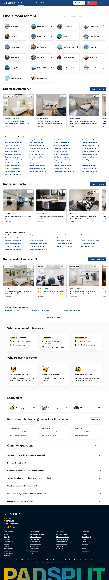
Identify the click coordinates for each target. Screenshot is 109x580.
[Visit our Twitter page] (8, 527)
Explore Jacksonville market (18, 435)
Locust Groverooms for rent (63, 165)
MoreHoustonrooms (98, 184)
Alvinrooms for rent (87, 235)
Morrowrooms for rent (89, 168)
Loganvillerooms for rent (37, 165)
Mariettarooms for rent (12, 168)
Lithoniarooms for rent (61, 142)
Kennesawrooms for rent (13, 154)
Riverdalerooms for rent (62, 140)
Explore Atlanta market (81, 435)
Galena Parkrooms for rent (13, 238)
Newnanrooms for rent (89, 154)
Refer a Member (40, 3)
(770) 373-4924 (10, 520)
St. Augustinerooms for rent (71, 310)
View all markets (95, 419)
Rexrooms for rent (34, 151)
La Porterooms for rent (88, 243)
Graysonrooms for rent (61, 145)
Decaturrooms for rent (61, 168)
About (29, 3)
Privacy (24, 559)
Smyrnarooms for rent (12, 157)
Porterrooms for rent (87, 246)
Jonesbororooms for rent (37, 160)
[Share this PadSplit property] (28, 96)
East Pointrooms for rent (62, 157)
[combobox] (85, 16)
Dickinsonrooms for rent (64, 243)
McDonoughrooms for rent (90, 151)
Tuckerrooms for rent (89, 148)
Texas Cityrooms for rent (13, 243)
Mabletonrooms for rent (36, 145)
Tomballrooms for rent (37, 246)
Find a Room (21, 3)
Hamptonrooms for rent (12, 148)
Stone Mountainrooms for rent (64, 171)
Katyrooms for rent (36, 241)
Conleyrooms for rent (89, 157)
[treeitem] (54, 455)
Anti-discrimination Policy (85, 559)
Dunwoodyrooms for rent (37, 157)
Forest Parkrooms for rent (37, 168)
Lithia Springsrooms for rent (38, 163)
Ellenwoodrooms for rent (13, 174)
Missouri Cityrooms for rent (90, 241)
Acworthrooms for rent (36, 154)
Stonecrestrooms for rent (62, 148)
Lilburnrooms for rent (61, 154)
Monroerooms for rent (12, 165)
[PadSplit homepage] (9, 3)
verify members (17, 378)
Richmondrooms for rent (64, 238)
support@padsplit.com (12, 523)
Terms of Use (73, 559)
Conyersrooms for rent (89, 142)
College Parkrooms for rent (37, 140)
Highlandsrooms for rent (13, 241)
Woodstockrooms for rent (13, 160)
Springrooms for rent (63, 235)
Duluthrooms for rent (12, 163)
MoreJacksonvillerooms (97, 259)
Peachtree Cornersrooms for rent (65, 163)
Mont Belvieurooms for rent (39, 249)
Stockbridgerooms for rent (13, 142)
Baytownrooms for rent (37, 235)
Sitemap (18, 559)
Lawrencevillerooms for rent (91, 145)
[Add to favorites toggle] (31, 96)
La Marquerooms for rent (13, 249)
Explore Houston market (49, 435)
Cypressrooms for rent (12, 246)
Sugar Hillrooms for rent (90, 163)
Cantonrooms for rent (36, 142)
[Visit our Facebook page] (5, 527)
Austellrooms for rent (12, 151)
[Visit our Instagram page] (11, 527)
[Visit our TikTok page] (14, 527)
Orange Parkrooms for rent (40, 310)
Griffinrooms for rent (12, 145)
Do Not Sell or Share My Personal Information (55, 559)
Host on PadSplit (79, 3)
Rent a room (91, 3)
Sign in (101, 3)
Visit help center (95, 446)
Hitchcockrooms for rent (65, 246)
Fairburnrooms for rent (89, 171)
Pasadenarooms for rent (64, 241)
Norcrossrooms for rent (12, 171)
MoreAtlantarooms (98, 89)
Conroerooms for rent (37, 238)
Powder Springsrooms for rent (38, 148)
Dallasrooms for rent (61, 151)
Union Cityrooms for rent (90, 160)
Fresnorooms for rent (87, 238)
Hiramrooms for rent (88, 165)
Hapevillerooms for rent (62, 160)
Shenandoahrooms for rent (38, 243)
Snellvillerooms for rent (12, 140)
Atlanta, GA (9, 518)
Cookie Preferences (34, 559)
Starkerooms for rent (12, 310)
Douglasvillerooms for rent (37, 171)
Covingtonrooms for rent (90, 140)
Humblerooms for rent (12, 235)
